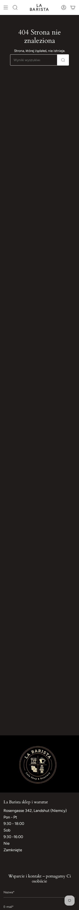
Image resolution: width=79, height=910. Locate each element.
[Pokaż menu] (5, 7)
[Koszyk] (72, 7)
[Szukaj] (63, 60)
